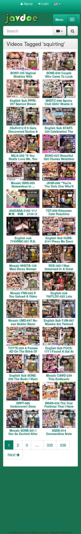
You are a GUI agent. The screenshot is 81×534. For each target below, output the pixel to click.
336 (63, 445)
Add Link (36, 526)
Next (12, 454)
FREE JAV (52, 526)
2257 (24, 526)
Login (45, 3)
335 (50, 445)
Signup (28, 3)
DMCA (70, 521)
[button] (57, 3)
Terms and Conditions (28, 521)
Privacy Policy (54, 521)
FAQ (8, 521)
